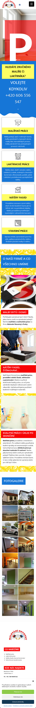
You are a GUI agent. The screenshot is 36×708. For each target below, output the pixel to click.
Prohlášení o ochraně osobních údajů (22, 705)
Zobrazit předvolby (18, 702)
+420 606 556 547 (18, 98)
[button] (33, 681)
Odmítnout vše (18, 697)
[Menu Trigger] (31, 4)
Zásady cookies (8, 705)
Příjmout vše (18, 692)
